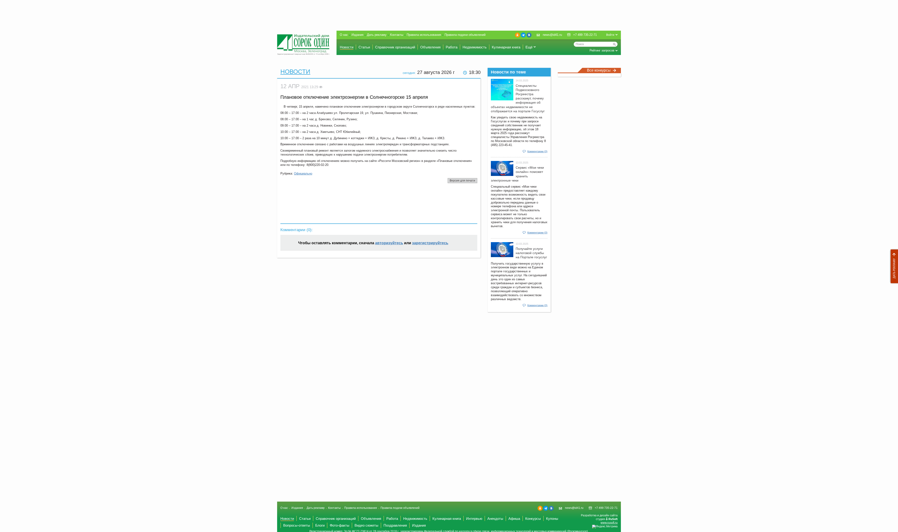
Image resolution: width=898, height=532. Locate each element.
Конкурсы (533, 519)
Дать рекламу (893, 266)
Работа (451, 47)
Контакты (396, 34)
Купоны (552, 519)
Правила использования (424, 34)
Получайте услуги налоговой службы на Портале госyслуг (531, 253)
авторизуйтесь (389, 243)
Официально (303, 173)
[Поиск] (614, 44)
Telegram (523, 35)
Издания (357, 34)
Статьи (364, 47)
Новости (346, 47)
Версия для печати (462, 180)
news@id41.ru (552, 34)
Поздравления (395, 525)
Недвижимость (475, 47)
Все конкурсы (599, 70)
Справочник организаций (395, 47)
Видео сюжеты (366, 525)
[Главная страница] (303, 44)
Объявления (430, 47)
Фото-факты (339, 525)
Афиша (514, 519)
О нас (344, 34)
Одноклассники (517, 35)
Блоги (320, 525)
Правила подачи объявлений (465, 34)
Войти (610, 34)
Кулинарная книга (506, 47)
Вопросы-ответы (296, 525)
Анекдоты (495, 519)
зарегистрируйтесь (430, 243)
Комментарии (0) (537, 151)
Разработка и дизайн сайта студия (599, 519)
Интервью (474, 519)
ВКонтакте (529, 35)
